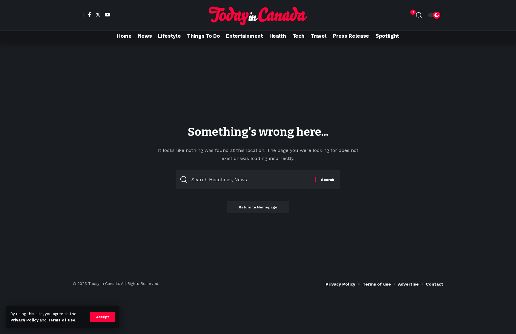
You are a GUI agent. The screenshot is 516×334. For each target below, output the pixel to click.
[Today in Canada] (258, 15)
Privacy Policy (24, 320)
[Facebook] (89, 14)
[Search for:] (251, 179)
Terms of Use (61, 320)
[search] (419, 15)
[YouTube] (107, 14)
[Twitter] (97, 14)
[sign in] (78, 15)
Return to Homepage (258, 207)
